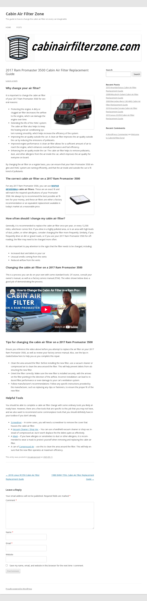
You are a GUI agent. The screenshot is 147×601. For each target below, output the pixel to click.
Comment (11, 500)
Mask (15, 436)
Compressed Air (26, 446)
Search (109, 70)
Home (8, 27)
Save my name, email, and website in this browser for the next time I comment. (47, 565)
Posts (19, 27)
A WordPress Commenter (117, 134)
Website (9, 554)
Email (9, 543)
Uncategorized (33, 457)
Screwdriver (16, 422)
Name (9, 532)
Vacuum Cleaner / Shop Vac (25, 429)
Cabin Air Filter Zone (25, 13)
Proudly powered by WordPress (19, 589)
